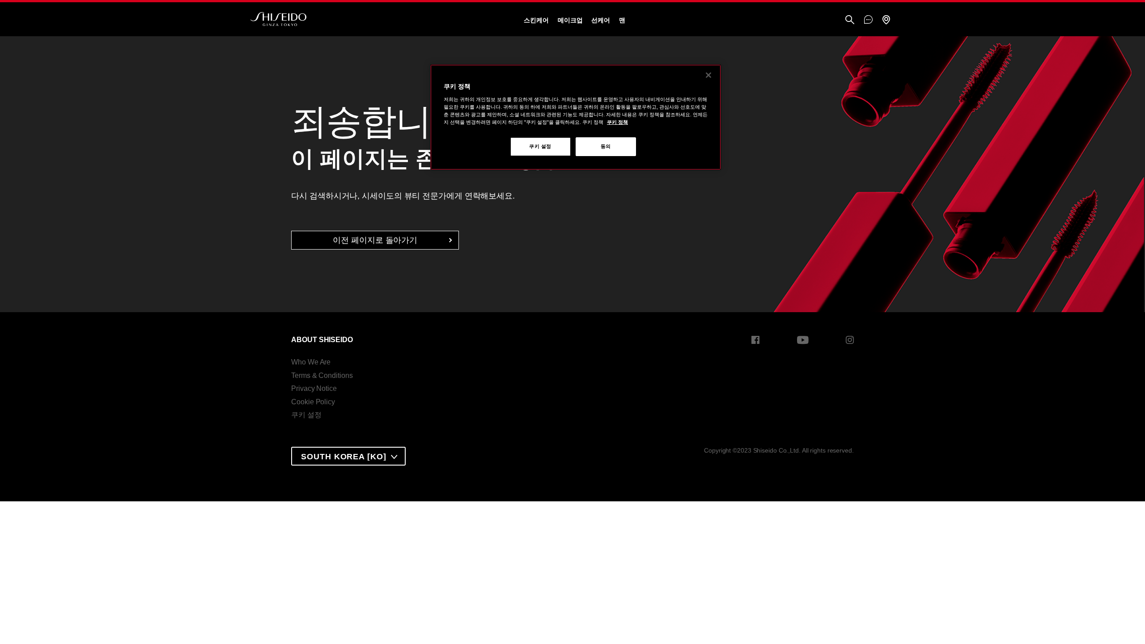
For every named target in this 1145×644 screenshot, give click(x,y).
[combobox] (348, 456)
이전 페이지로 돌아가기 (375, 240)
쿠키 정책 (617, 122)
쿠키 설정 (306, 415)
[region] (575, 117)
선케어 (600, 20)
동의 (606, 146)
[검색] (849, 20)
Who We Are (311, 362)
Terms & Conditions (321, 375)
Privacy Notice (314, 388)
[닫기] (708, 75)
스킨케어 (536, 20)
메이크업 (570, 20)
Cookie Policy (313, 402)
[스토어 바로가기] (886, 20)
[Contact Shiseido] (868, 20)
